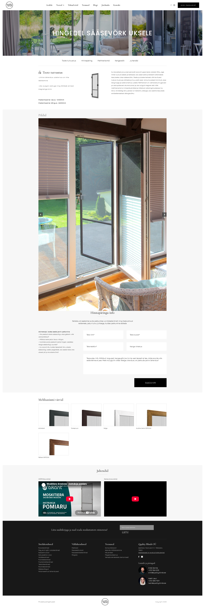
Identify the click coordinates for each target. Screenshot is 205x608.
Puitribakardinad (44, 486)
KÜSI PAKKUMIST (188, 5)
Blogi (95, 5)
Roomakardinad (44, 493)
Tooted (59, 5)
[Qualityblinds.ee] (9, 5)
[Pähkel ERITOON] (54, 371)
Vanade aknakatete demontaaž (117, 484)
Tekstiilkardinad (44, 491)
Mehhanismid (104, 60)
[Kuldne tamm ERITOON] (151, 342)
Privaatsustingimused (46, 529)
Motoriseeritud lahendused (48, 498)
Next (164, 178)
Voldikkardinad (43, 484)
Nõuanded (109, 479)
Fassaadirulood (77, 477)
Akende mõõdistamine (113, 477)
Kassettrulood (43, 479)
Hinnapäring (86, 60)
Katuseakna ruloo (45, 482)
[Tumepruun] (86, 342)
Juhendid (134, 60)
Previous (40, 178)
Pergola (74, 482)
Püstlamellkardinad (45, 489)
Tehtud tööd (73, 5)
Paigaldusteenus (111, 482)
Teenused (85, 5)
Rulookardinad (43, 475)
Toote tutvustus (69, 60)
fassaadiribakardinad (80, 479)
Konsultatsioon (111, 475)
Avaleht (49, 5)
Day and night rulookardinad (49, 477)
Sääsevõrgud (43, 496)
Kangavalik (119, 60)
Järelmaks (106, 5)
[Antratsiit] (54, 342)
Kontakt (116, 5)
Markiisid (75, 475)
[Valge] (119, 342)
